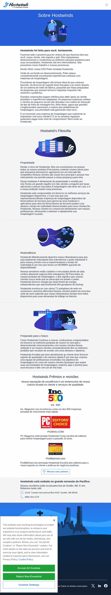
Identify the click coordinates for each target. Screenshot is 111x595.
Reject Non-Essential (29, 576)
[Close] (54, 520)
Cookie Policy (26, 559)
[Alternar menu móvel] (106, 4)
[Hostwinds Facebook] (104, 586)
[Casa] (16, 5)
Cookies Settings (29, 585)
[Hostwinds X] (91, 586)
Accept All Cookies (28, 568)
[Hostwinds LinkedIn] (98, 586)
